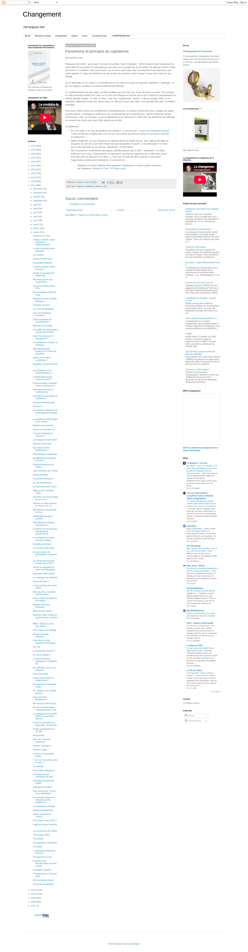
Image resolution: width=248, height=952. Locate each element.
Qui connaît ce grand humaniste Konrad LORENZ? (200, 352)
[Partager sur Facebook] (118, 182)
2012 (33, 185)
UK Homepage (194, 546)
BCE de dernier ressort (43, 880)
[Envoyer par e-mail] (108, 182)
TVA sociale (38, 839)
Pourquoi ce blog (43, 36)
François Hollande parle (44, 402)
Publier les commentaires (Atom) (93, 215)
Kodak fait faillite (40, 475)
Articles (190, 715)
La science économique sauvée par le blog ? (44, 562)
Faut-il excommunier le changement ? (43, 337)
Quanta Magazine (195, 588)
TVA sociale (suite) (41, 835)
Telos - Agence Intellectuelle (200, 623)
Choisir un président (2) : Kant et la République (44, 568)
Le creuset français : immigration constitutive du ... (45, 661)
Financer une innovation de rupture (201, 613)
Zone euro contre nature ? (197, 369)
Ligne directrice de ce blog (45, 471)
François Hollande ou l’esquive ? (43, 434)
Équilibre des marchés (43, 425)
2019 (33, 158)
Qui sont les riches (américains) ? (41, 449)
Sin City (36, 647)
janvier (36, 232)
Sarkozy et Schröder (42, 444)
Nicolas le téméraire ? (43, 259)
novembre (38, 193)
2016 (33, 169)
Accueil (120, 210)
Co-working (38, 766)
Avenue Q (37, 406)
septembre (38, 200)
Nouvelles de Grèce (42, 544)
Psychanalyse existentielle (45, 454)
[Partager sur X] (115, 182)
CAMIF (189, 334)
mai (35, 216)
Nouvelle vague (40, 749)
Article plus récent (74, 210)
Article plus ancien (166, 210)
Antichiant (191, 526)
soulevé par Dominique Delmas (154, 130)
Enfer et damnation (194, 529)
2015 (33, 173)
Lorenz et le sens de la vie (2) (199, 282)
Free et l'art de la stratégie (45, 630)
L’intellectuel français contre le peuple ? (42, 378)
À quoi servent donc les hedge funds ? (43, 679)
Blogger (136, 944)
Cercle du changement (43, 884)
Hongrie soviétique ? (42, 746)
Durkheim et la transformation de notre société (45, 863)
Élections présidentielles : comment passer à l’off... (45, 708)
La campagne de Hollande (45, 577)
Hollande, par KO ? (41, 305)
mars (35, 224)
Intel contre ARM (40, 674)
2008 (33, 902)
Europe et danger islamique (41, 635)
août (35, 205)
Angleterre (80, 186)
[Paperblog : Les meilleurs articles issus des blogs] (41, 917)
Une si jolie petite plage (43, 548)
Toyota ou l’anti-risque (196, 247)
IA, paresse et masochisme (198, 626)
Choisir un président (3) (43, 429)
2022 (33, 146)
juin (35, 212)
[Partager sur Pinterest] (121, 182)
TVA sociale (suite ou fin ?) (45, 820)
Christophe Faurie (191, 703)
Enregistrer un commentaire (82, 204)
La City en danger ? (42, 655)
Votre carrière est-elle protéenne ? (201, 318)
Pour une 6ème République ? (40, 698)
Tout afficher (215, 692)
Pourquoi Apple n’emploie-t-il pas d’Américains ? (45, 384)
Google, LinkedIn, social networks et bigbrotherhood (44, 242)
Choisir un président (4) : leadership (44, 274)
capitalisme (90, 186)
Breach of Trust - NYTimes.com (109, 168)
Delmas (99, 186)
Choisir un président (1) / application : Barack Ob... (45, 723)
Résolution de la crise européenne (43, 280)
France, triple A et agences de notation (45, 599)
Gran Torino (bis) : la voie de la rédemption (44, 792)
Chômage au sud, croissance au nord (43, 775)
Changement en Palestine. (45, 843)
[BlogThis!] (111, 182)
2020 (33, 154)
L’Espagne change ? (42, 870)
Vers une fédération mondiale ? (42, 314)
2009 (33, 898)
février (36, 228)
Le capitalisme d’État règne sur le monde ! (45, 420)
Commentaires (194, 721)
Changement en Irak (42, 857)
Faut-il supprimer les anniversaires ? (42, 320)
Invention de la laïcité (42, 326)
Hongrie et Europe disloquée (41, 605)
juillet (36, 208)
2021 (33, 150)
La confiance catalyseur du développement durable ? (45, 412)
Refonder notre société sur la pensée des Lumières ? (45, 617)
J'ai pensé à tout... (100, 36)
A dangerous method (42, 787)
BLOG (28, 36)
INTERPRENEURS (121, 36)
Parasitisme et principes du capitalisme (45, 397)
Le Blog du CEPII (194, 645)
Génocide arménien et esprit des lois (43, 390)
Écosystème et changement (198, 229)
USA (105, 186)
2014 (33, 177)
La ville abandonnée (42, 483)
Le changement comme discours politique (43, 539)
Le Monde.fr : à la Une (197, 463)
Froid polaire (39, 735)
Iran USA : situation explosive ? (41, 740)
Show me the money (42, 611)
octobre (37, 197)
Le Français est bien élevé (45, 440)
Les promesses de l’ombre (45, 831)
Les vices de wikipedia (43, 309)
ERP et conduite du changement (198, 448)
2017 (33, 165)
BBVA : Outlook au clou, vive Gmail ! (43, 625)
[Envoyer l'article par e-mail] (103, 182)
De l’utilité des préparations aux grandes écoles (45, 331)
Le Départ (37, 847)
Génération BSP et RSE (44, 574)
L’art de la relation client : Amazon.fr (44, 268)
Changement (42, 14)
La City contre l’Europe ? (44, 651)
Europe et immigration (43, 810)
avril (35, 220)
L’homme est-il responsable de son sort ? (45, 498)
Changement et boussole (197, 51)
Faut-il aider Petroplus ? (44, 770)
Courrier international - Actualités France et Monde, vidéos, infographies (200, 496)
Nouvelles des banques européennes (44, 523)
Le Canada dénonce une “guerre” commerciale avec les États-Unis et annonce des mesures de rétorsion (201, 503)
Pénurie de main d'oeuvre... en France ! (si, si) (45, 504)
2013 (33, 181)
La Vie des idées (194, 670)
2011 (33, 890)
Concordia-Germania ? (43, 479)
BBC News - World (195, 566)
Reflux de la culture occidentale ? (42, 358)
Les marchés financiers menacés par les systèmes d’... (43, 800)
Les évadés (38, 255)
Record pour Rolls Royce (44, 703)
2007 (33, 906)
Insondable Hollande (42, 263)
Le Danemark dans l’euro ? (45, 486)
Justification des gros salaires (42, 517)
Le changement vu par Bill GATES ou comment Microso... (45, 716)
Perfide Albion (126, 147)
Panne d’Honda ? (41, 581)
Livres (84, 36)
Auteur (74, 36)
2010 (33, 894)
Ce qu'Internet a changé (44, 806)
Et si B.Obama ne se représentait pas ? (42, 371)
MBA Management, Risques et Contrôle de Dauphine (45, 351)
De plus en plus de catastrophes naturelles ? (45, 554)
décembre (38, 189)
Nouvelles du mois (41, 236)
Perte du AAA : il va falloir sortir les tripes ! (44, 593)
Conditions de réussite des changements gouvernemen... (45, 531)
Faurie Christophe (191, 450)
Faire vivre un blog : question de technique (44, 641)
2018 (33, 161)
